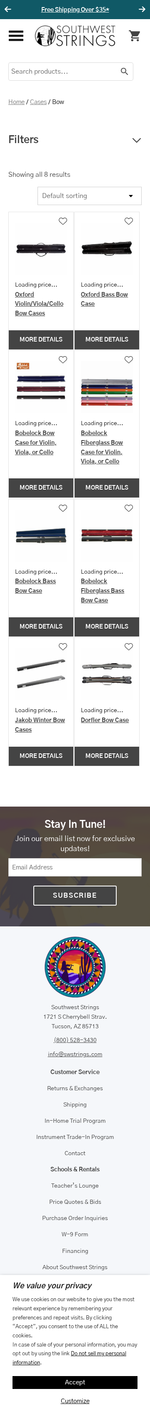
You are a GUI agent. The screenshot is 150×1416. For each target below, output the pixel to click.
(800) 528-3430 (75, 1040)
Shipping (75, 1105)
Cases (38, 102)
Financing (75, 1251)
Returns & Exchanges (75, 1089)
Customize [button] (75, 1401)
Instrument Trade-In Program (75, 1137)
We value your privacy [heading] (51, 1286)
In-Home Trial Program (75, 1121)
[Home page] (75, 35)
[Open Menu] (15, 36)
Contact (75, 1153)
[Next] (141, 10)
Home (16, 102)
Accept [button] (75, 1382)
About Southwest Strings (75, 1267)
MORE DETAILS (41, 340)
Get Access (129, 10)
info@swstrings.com (75, 1054)
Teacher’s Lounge (75, 1186)
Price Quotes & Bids (75, 1202)
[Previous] (9, 10)
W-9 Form (75, 1235)
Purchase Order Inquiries (75, 1218)
